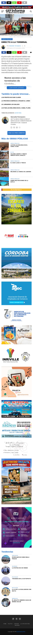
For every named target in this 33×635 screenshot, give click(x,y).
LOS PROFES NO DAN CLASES (11, 97)
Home (4, 623)
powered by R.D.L (21, 631)
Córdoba (16, 623)
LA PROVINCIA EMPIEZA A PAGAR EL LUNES (15, 101)
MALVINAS (17, 625)
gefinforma (18, 113)
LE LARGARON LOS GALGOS (10, 104)
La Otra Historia (25, 623)
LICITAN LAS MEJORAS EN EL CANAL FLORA (15, 108)
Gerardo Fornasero (15, 45)
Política (10, 623)
